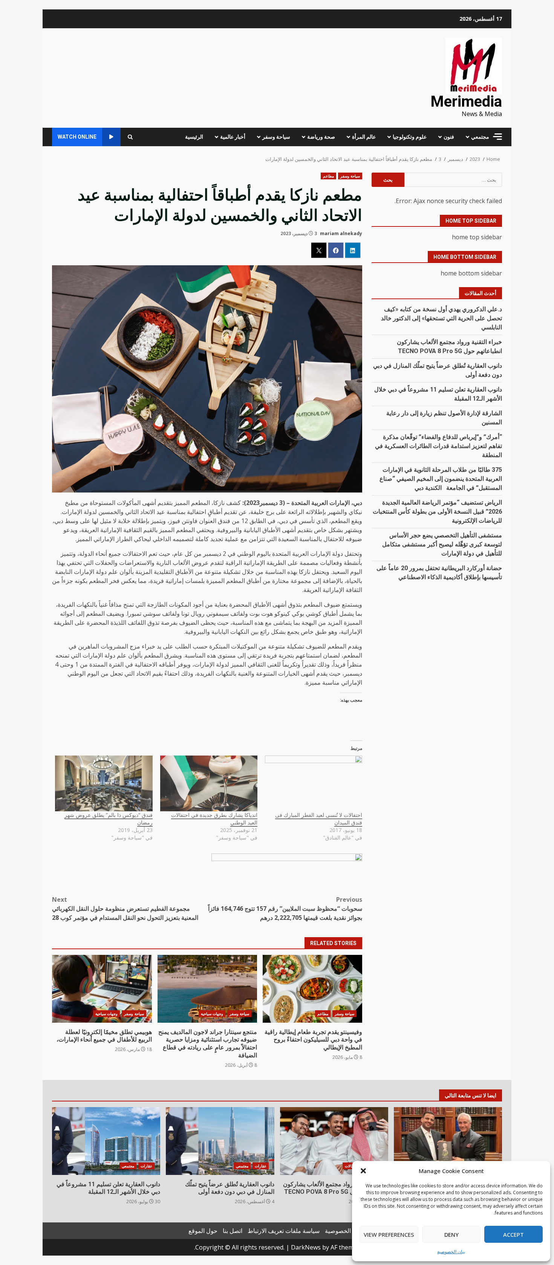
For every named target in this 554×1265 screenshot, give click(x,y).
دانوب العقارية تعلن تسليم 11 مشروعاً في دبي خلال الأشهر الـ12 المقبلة (106, 1141)
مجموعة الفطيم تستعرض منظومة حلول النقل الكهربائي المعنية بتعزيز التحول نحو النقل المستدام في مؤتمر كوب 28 (125, 908)
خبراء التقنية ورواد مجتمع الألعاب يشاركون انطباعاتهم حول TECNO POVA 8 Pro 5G (334, 1141)
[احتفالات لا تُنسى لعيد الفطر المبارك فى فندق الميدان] (313, 783)
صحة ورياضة (321, 137)
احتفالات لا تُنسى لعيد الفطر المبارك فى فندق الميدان (318, 818)
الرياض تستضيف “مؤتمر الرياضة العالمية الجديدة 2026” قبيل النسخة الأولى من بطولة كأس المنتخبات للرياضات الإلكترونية (437, 511)
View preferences (389, 1234)
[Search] (130, 137)
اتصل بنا (232, 1231)
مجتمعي (480, 137)
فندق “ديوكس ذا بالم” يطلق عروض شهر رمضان (108, 818)
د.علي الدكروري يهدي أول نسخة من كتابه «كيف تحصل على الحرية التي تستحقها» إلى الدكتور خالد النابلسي (441, 317)
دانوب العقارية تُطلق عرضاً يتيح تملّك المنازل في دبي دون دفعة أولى (220, 1141)
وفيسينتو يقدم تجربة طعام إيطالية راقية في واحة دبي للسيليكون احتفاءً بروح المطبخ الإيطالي (312, 989)
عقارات (260, 1166)
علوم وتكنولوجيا (410, 137)
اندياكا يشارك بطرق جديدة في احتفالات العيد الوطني (214, 818)
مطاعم (328, 176)
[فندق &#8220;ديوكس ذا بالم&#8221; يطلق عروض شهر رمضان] (103, 783)
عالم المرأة (364, 137)
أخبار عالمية (232, 137)
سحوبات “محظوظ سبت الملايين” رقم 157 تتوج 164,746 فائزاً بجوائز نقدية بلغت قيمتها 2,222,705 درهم (285, 908)
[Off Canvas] (497, 136)
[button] (363, 1171)
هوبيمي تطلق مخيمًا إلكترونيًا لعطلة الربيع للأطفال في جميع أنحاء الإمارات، (102, 989)
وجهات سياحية (212, 1013)
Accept (513, 1234)
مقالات (350, 1166)
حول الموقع (202, 1231)
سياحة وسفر (276, 137)
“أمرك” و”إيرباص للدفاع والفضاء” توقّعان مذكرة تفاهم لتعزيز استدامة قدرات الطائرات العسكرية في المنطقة (438, 445)
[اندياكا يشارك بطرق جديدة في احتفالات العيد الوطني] (208, 783)
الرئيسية (194, 137)
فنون (449, 137)
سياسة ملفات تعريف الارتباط (284, 1231)
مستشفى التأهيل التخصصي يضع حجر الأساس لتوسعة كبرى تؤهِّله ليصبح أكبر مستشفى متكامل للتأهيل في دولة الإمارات (442, 544)
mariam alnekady (341, 233)
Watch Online (77, 137)
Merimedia (466, 101)
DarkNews (306, 1247)
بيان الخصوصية (451, 1251)
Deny (451, 1234)
